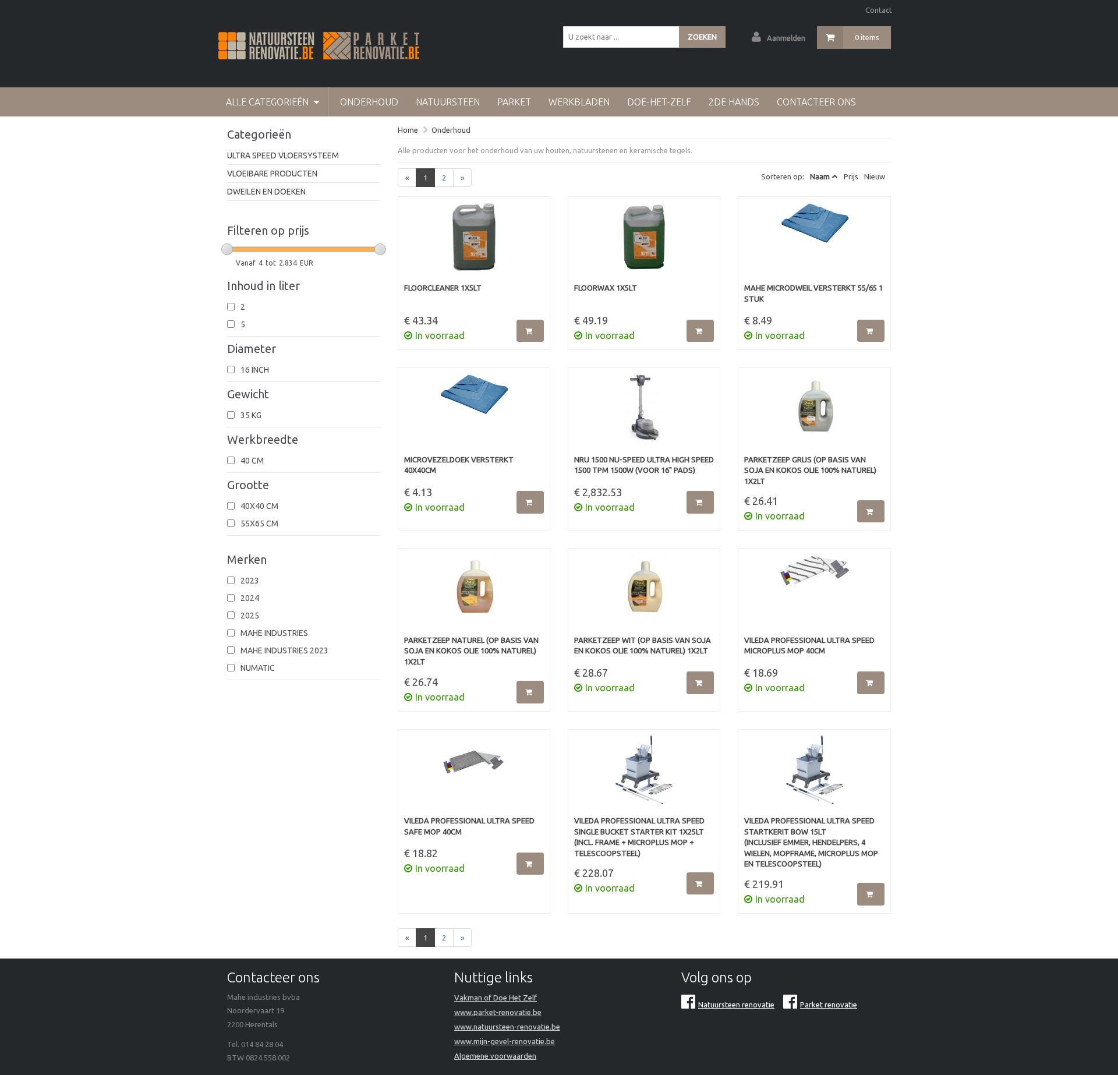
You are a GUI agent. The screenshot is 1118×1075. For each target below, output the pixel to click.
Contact (878, 10)
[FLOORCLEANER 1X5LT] (474, 243)
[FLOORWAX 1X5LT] (644, 243)
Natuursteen (448, 102)
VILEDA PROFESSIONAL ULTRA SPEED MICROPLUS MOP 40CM (809, 645)
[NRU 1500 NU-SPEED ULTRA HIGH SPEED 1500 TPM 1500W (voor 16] (644, 414)
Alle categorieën (268, 102)
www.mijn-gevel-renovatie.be (504, 1041)
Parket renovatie (828, 1004)
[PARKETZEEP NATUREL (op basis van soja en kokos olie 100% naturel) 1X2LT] (474, 594)
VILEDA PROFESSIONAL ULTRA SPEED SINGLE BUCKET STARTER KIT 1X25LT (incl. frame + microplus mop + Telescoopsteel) (639, 836)
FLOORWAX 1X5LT (605, 288)
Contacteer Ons (816, 102)
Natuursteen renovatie (736, 1004)
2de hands (734, 102)
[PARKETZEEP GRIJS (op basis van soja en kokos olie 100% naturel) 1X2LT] (814, 414)
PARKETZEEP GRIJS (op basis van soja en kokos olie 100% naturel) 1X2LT (810, 470)
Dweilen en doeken (266, 191)
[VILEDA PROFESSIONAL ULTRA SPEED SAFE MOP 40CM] (474, 775)
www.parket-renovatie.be (498, 1012)
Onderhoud (369, 102)
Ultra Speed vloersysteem (283, 155)
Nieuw (874, 176)
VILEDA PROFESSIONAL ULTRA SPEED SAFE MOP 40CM (469, 826)
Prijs (851, 176)
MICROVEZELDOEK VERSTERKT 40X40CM (459, 465)
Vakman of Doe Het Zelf (495, 997)
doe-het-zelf (659, 102)
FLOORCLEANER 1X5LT (443, 288)
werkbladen (579, 102)
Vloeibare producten (272, 173)
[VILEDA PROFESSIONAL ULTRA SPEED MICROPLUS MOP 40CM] (814, 594)
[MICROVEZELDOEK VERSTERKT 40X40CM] (474, 414)
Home (408, 130)
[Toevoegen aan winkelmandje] (530, 331)
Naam (820, 176)
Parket (514, 102)
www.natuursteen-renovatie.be (507, 1027)
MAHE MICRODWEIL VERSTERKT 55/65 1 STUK (813, 293)
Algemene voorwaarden (495, 1056)
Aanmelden (786, 38)
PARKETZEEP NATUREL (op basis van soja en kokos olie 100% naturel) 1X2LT (471, 651)
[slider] (227, 249)
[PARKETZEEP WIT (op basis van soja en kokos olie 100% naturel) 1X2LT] (644, 594)
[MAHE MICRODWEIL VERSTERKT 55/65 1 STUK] (814, 243)
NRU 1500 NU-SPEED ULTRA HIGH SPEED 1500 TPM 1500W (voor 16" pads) (644, 465)
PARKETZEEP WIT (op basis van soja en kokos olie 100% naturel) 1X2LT (642, 645)
